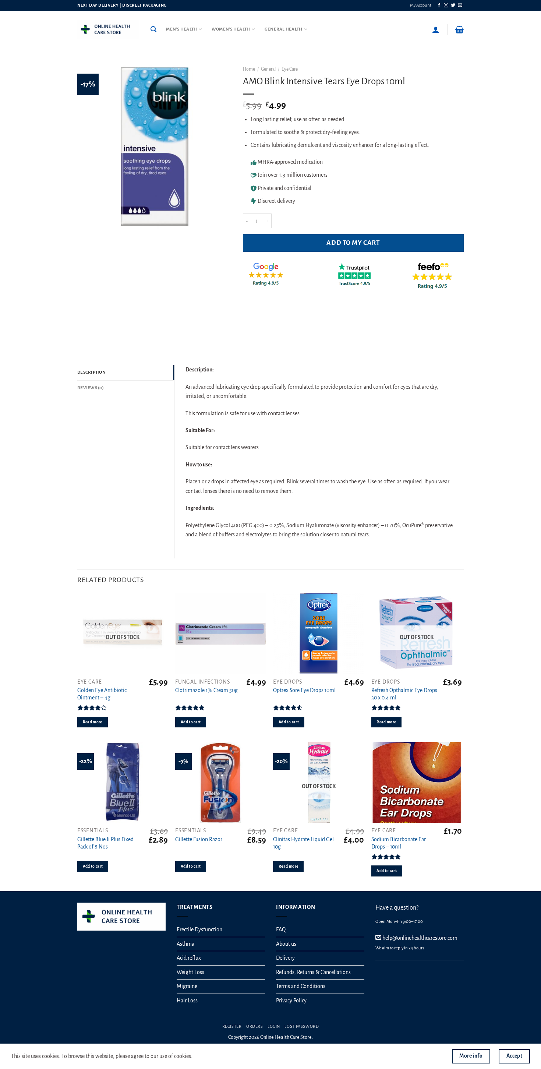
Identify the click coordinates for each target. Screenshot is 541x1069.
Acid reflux (189, 958)
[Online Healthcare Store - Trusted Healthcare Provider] (108, 29)
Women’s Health (231, 29)
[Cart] (459, 29)
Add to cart (191, 722)
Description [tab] (91, 372)
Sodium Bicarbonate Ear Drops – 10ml (398, 843)
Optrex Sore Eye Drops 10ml (304, 690)
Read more (92, 722)
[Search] (153, 29)
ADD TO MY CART (353, 242)
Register (232, 1026)
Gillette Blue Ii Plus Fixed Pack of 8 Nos (105, 843)
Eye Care (290, 69)
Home (249, 69)
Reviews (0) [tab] (90, 387)
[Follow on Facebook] (439, 5)
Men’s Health (181, 29)
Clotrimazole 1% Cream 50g (206, 690)
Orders (254, 1026)
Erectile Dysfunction (199, 929)
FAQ (281, 929)
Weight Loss (190, 972)
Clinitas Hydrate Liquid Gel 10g (303, 843)
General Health (284, 29)
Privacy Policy (291, 1000)
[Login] (435, 29)
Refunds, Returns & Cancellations (313, 972)
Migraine (187, 986)
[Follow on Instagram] (446, 5)
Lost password (301, 1026)
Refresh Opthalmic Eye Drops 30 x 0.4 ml (404, 694)
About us (286, 944)
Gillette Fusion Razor (198, 839)
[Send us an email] (460, 5)
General (268, 69)
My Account (420, 5)
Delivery (285, 958)
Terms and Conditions (300, 986)
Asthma (185, 944)
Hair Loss (187, 1000)
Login (274, 1026)
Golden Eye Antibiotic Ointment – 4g (102, 694)
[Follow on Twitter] (453, 5)
